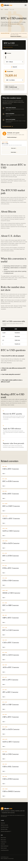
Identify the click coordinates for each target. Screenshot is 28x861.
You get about (9, 71)
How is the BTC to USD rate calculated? (13, 362)
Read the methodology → (12, 137)
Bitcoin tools (3, 846)
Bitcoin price (3, 848)
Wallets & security (4, 833)
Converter (6, 9)
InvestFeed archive (5, 859)
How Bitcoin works (4, 836)
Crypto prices (3, 850)
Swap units (14, 67)
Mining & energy (4, 838)
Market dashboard (4, 854)
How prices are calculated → (15, 36)
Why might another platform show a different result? (11, 387)
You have (8, 53)
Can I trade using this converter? (11, 381)
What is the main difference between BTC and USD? (13, 376)
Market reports (4, 856)
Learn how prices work (7, 126)
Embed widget (12, 155)
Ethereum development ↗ (6, 840)
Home (2, 9)
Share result (13, 151)
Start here (3, 831)
